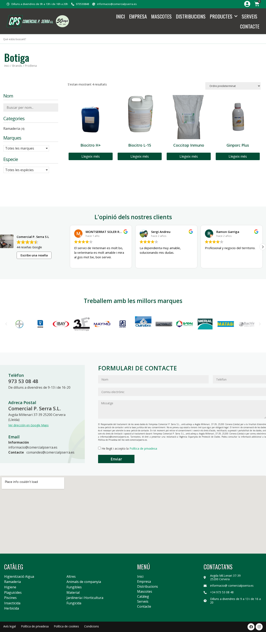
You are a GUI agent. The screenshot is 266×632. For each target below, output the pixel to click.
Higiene (10, 587)
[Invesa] (40, 324)
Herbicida (11, 608)
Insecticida (12, 603)
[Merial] (205, 324)
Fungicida (73, 603)
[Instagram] (259, 626)
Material (73, 593)
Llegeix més (90, 156)
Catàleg (143, 596)
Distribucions (191, 16)
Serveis (249, 16)
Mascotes (161, 16)
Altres (71, 577)
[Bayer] (19, 324)
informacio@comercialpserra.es (32, 447)
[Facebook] (251, 626)
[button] (263, 247)
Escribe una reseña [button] (34, 255)
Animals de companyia (83, 582)
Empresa (138, 16)
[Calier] (122, 324)
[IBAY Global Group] (60, 324)
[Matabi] (225, 324)
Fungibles (74, 587)
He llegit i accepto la (129, 448)
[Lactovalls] (164, 324)
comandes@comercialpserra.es (50, 452)
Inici (120, 16)
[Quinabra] (143, 324)
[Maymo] (102, 324)
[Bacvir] (246, 324)
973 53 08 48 (23, 381)
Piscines (10, 598)
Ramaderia (12, 582)
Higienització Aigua (19, 577)
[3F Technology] (81, 324)
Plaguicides (13, 593)
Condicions (91, 626)
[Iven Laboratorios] (184, 324)
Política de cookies (66, 626)
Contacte (249, 26)
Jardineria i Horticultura (84, 598)
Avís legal (9, 626)
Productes (221, 16)
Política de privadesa (143, 448)
